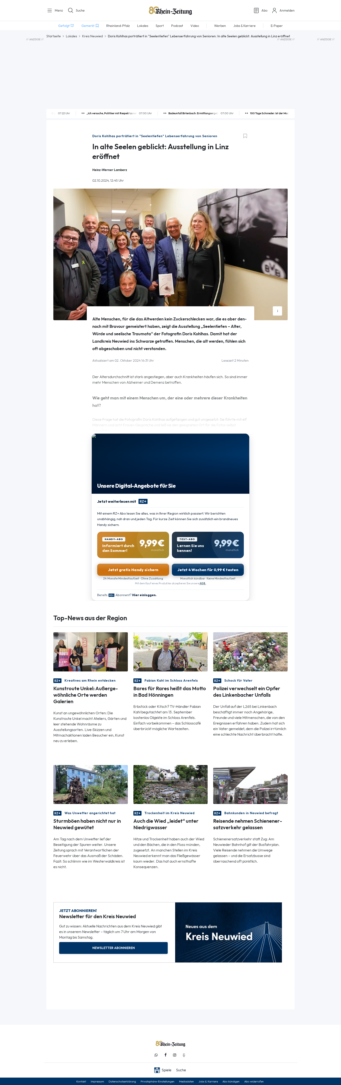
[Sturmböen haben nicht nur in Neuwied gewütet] (90, 784)
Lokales (71, 36)
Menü (58, 10)
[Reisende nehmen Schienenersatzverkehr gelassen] (250, 784)
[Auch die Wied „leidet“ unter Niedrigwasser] (170, 784)
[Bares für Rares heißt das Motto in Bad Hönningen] (170, 651)
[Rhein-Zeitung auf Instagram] (174, 1055)
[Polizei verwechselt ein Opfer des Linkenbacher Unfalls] (250, 651)
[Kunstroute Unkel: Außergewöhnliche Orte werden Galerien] (90, 651)
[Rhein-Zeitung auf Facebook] (165, 1055)
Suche (80, 10)
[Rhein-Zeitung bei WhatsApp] (156, 1055)
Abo (264, 10)
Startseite (53, 36)
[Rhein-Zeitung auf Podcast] (184, 1055)
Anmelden (287, 10)
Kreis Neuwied (92, 36)
